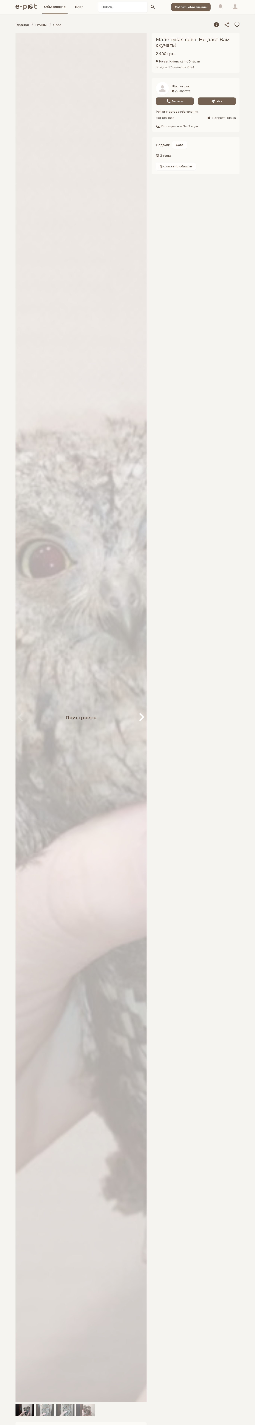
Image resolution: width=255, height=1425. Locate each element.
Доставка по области (176, 166)
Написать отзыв (224, 118)
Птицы (41, 25)
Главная (22, 25)
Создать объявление (191, 7)
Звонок (177, 101)
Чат (219, 101)
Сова (57, 25)
